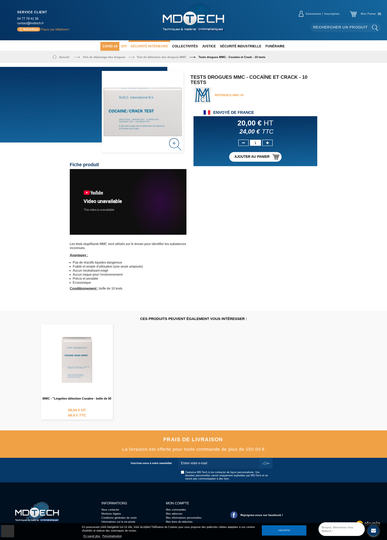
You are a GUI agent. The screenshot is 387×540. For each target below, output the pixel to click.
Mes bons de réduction (179, 521)
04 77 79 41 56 (27, 18)
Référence (223, 95)
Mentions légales (111, 513)
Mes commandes (176, 509)
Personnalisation (112, 536)
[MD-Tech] (193, 17)
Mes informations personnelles (184, 517)
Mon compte (177, 503)
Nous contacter (110, 509)
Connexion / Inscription (323, 13)
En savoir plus (92, 536)
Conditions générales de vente (119, 517)
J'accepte (284, 530)
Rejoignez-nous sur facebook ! (261, 515)
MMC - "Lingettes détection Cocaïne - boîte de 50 (77, 398)
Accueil (64, 57)
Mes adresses (174, 513)
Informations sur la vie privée (118, 521)
